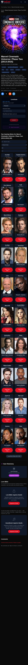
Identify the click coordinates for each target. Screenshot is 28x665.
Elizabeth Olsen (21, 325)
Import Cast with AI (15, 127)
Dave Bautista (20, 445)
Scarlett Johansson (7, 234)
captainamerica (5, 72)
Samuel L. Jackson (20, 294)
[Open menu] (25, 2)
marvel (11, 69)
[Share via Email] (13, 93)
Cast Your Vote (7, 179)
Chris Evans (21, 174)
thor (3, 69)
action (21, 67)
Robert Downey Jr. (7, 174)
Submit (14, 120)
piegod (9, 90)
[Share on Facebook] (2, 93)
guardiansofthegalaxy (13, 67)
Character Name (6, 108)
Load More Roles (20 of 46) (14, 456)
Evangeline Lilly (21, 355)
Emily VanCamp (7, 415)
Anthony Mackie (21, 385)
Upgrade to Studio (14, 475)
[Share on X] (6, 93)
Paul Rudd (7, 265)
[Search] (21, 2)
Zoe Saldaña (7, 445)
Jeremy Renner (20, 234)
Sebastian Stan (7, 385)
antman (13, 72)
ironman (4, 67)
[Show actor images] (14, 151)
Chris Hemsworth (7, 204)
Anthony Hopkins (7, 294)
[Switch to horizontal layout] (14, 148)
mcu (7, 69)
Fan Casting (4, 7)
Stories (9, 7)
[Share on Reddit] (10, 93)
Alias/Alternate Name (10, 113)
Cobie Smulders (7, 324)
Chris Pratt (20, 415)
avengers (18, 69)
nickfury (24, 69)
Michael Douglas (21, 264)
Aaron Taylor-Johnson (7, 355)
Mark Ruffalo (21, 204)
